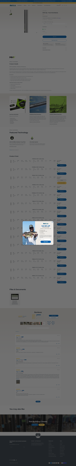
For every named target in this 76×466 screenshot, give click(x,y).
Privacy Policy (50, 236)
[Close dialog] (52, 222)
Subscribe (46, 241)
